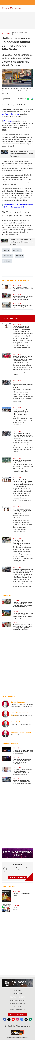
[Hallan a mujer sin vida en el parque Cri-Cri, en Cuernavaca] (6, 466)
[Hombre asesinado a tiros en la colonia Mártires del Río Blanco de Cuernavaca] (6, 296)
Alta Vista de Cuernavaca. (11, 114)
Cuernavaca (7, 255)
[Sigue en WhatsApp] (28, 98)
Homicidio (6, 261)
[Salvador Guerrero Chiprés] (5, 734)
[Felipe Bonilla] (5, 724)
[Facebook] (4, 1019)
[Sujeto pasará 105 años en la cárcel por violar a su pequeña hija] (6, 287)
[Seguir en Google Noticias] (31, 98)
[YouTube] (13, 1019)
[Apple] (26, 1019)
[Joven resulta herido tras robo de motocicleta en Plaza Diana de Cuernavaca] (6, 750)
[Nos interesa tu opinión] (17, 983)
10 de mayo (7, 121)
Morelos (6, 250)
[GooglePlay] (30, 1019)
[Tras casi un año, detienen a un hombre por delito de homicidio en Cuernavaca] (6, 337)
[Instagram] (17, 1019)
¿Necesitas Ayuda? (17, 1014)
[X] (8, 1019)
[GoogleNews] (21, 1019)
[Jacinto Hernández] (5, 704)
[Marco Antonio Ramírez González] (5, 714)
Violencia (19, 255)
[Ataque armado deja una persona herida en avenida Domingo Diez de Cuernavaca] (6, 780)
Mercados (16, 250)
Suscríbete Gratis (17, 877)
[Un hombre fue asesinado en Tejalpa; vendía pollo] (6, 305)
